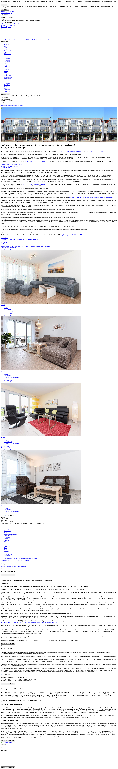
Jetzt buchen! (7, 54)
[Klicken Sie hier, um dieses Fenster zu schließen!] (1, 568)
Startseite (6, 44)
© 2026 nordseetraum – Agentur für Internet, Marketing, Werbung (19, 558)
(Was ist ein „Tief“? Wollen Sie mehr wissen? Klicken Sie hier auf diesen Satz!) (91, 197)
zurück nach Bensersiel (19, 566)
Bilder (6, 46)
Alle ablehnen (4, 9)
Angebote (7, 49)
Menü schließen (5, 94)
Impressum (11, 11)
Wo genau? (7, 65)
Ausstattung (7, 50)
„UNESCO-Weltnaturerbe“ (96, 151)
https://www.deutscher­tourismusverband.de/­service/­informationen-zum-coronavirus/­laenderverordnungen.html (31, 622)
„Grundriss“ (43, 161)
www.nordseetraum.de (7, 566)
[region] (59, 13)
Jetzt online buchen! (6, 562)
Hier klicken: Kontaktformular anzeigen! (12, 105)
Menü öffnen (4, 41)
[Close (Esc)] (1, 744)
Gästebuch (7, 58)
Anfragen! (3, 563)
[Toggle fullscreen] (3, 744)
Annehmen (4, 4)
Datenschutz (4, 11)
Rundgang (7, 61)
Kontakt (6, 55)
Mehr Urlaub (7, 66)
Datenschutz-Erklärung (10, 534)
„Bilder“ (35, 161)
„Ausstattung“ (28, 161)
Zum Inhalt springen (6, 13)
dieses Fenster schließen (7, 575)
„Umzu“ (6, 63)
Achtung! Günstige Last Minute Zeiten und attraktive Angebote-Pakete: (11, 25)
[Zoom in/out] (5, 744)
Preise (5, 47)
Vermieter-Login (8, 554)
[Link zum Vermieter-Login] (6, 742)
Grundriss (7, 60)
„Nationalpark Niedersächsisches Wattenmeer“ (70, 151)
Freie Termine (8, 52)
